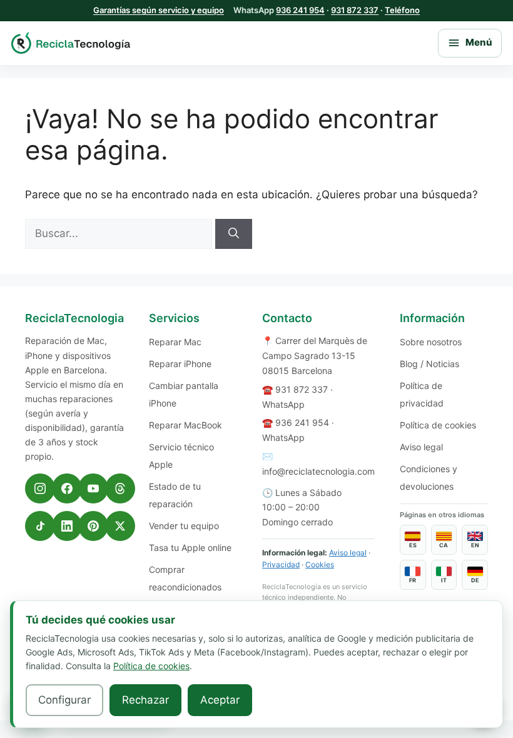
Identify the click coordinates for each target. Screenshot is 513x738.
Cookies (319, 564)
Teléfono (402, 10)
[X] (120, 526)
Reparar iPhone (180, 363)
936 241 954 (300, 10)
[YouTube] (93, 488)
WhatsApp (283, 404)
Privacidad (281, 564)
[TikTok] (40, 526)
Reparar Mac (175, 341)
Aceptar (220, 700)
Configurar (64, 700)
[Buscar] (233, 234)
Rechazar (145, 700)
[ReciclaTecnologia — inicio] (70, 43)
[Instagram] (40, 488)
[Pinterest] (93, 526)
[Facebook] (67, 488)
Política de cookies (438, 425)
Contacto (287, 318)
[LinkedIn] (67, 526)
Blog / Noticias (429, 363)
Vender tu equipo (184, 525)
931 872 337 (354, 10)
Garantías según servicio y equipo (158, 10)
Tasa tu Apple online (190, 547)
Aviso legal (348, 552)
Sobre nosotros (431, 341)
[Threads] (120, 488)
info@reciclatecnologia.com (318, 471)
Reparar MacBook (185, 425)
